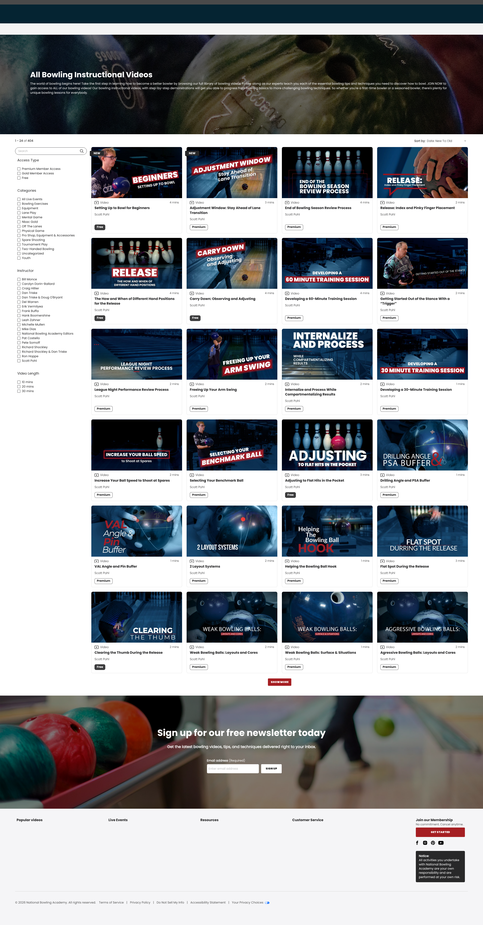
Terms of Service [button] (111, 902)
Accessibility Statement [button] (208, 902)
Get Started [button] (440, 832)
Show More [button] (279, 682)
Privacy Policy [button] (140, 902)
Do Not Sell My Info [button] (170, 902)
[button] (81, 151)
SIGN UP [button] (271, 768)
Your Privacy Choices (247, 902)
